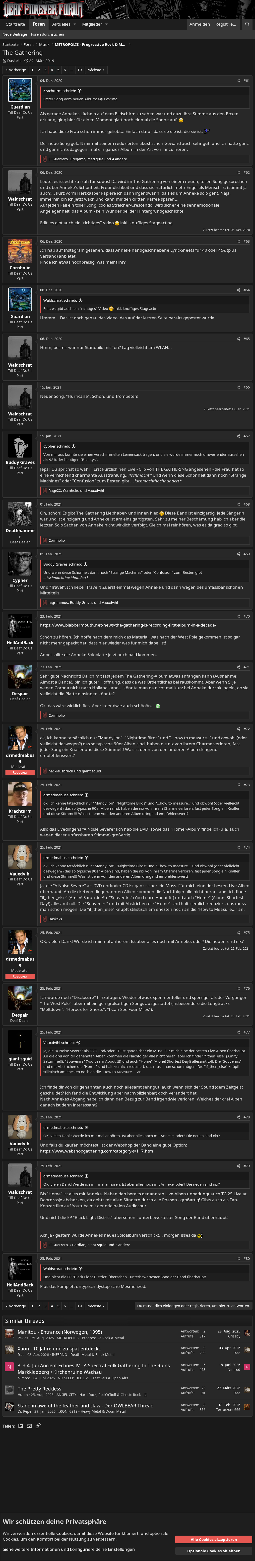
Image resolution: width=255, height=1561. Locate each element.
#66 (247, 387)
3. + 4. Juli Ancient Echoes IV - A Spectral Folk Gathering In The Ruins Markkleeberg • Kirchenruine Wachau (94, 1369)
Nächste (94, 69)
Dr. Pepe (24, 1411)
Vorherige (17, 69)
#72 (247, 728)
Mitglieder (92, 24)
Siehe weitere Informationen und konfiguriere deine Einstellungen (69, 1549)
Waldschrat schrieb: (60, 300)
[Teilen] (238, 80)
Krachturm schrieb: (59, 90)
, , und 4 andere (88, 159)
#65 (247, 338)
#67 (247, 436)
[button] (74, 24)
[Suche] (247, 24)
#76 (247, 988)
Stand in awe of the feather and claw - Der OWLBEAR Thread (86, 1405)
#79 (247, 1165)
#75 (247, 932)
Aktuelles (61, 24)
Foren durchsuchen (47, 34)
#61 (247, 80)
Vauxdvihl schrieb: (59, 1042)
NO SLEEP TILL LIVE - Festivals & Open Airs (93, 1378)
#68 (247, 504)
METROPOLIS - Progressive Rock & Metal (90, 1337)
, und (76, 490)
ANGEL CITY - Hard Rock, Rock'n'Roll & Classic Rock (99, 1394)
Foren (39, 24)
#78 (247, 1117)
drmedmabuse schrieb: (63, 794)
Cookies (64, 1533)
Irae (21, 1354)
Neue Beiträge (14, 34)
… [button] (71, 69)
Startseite (15, 24)
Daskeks (14, 60)
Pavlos (23, 1337)
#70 (247, 616)
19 (79, 69)
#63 (247, 241)
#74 (247, 847)
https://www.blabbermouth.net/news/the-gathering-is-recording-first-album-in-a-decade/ (128, 625)
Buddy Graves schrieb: (62, 564)
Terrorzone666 (228, 1409)
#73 (247, 784)
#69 (247, 554)
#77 (247, 1032)
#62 (247, 172)
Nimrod (24, 1378)
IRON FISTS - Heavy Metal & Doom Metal (92, 1411)
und (75, 771)
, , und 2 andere (89, 1244)
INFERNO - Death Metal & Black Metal (83, 1354)
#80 (247, 1258)
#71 (247, 667)
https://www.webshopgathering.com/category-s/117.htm (96, 1151)
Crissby (234, 1336)
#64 (247, 290)
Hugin (23, 1394)
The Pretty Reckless (39, 1389)
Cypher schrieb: (56, 446)
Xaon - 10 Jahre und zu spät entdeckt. (59, 1348)
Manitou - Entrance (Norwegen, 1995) (60, 1332)
